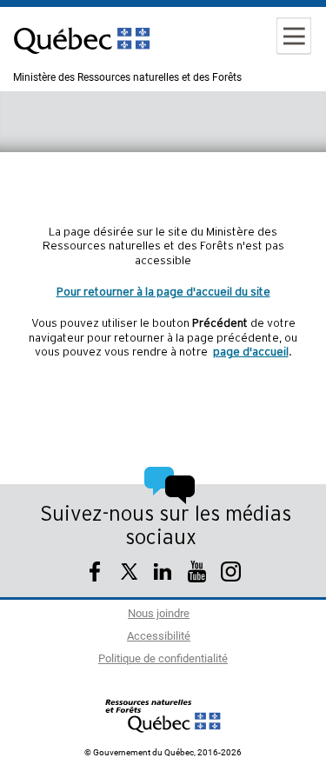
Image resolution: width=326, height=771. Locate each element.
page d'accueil (251, 352)
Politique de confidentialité (163, 659)
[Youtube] (197, 574)
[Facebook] (95, 574)
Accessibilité (158, 636)
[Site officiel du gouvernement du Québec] (81, 65)
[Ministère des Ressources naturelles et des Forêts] (163, 715)
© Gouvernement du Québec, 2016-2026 (163, 752)
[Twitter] (129, 574)
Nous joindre (159, 614)
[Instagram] (231, 574)
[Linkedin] (163, 574)
